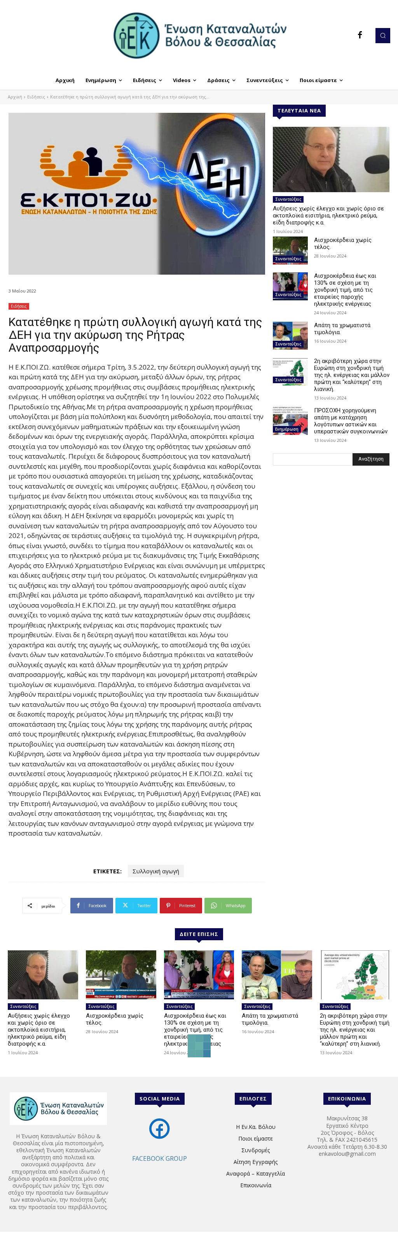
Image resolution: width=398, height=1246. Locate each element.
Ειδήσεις (36, 97)
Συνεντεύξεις (288, 199)
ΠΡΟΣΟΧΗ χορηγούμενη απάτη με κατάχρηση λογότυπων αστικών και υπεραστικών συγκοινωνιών (351, 421)
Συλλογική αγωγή (156, 871)
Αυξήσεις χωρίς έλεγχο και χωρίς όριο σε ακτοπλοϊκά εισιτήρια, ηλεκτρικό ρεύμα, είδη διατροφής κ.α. (328, 215)
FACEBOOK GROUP (159, 1158)
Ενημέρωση (286, 429)
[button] (382, 35)
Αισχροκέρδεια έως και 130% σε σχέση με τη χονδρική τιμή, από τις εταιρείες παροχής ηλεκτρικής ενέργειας (345, 289)
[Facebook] (360, 35)
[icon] (159, 1136)
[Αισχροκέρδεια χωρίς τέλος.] (290, 251)
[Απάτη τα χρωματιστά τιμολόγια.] (290, 336)
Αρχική (15, 97)
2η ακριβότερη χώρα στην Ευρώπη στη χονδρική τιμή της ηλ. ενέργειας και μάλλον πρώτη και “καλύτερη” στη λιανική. (351, 375)
